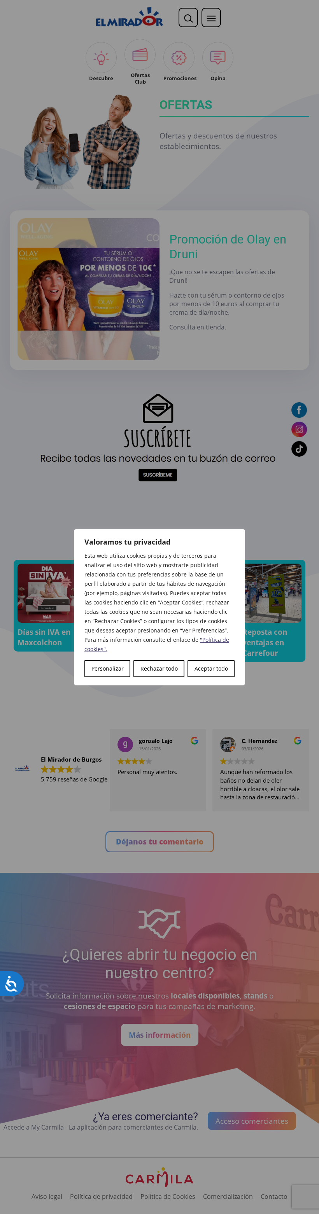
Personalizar (107, 668)
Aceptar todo (211, 668)
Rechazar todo (159, 668)
